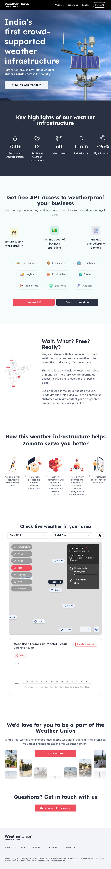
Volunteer (59, 5)
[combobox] (72, 535)
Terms (22, 847)
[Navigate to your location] (96, 629)
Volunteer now (56, 753)
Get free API (34, 302)
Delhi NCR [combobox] (15, 535)
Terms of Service (52, 858)
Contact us (73, 5)
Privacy (8, 847)
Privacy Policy (70, 858)
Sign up (85, 5)
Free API (99, 5)
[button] (19, 371)
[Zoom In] (88, 629)
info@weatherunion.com (57, 808)
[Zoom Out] (82, 629)
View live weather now (26, 84)
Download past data (77, 302)
